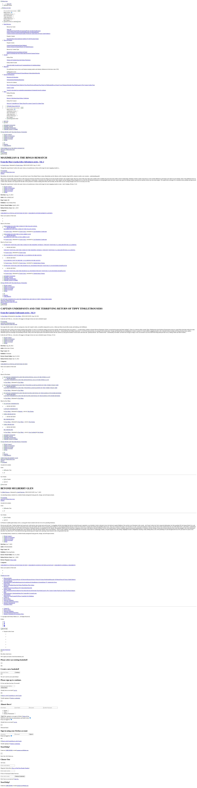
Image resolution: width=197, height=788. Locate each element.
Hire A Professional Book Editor (15, 85)
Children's (47, 33)
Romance (38, 30)
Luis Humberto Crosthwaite (40, 231)
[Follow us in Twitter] (4, 623)
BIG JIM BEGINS (8, 429)
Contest (14, 596)
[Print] (5, 140)
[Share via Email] (8, 138)
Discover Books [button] (8, 578)
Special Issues (16, 73)
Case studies (19, 90)
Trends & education (11, 90)
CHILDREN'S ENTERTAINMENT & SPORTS (40, 213)
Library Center (10, 87)
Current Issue (10, 73)
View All (9, 29)
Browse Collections (11, 98)
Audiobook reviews (9, 14)
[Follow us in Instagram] (4, 624)
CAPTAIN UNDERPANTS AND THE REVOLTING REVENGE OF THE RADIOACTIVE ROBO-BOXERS (32, 395)
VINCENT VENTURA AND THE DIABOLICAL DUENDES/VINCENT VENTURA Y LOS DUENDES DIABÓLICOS (35, 271)
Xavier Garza (5, 165)
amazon (2, 151)
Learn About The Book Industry (67, 590)
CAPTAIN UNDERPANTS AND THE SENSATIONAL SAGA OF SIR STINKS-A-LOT (26, 379)
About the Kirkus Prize (22, 60)
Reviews (6, 144)
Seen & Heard (23, 52)
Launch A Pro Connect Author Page (86, 85)
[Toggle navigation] (1, 8)
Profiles (8, 52)
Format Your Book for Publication (43, 85)
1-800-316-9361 (9, 750)
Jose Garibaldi (32, 432)
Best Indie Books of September (19, 132)
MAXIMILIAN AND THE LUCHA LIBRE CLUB (16, 237)
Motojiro (20, 411)
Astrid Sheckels (21, 492)
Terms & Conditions (9, 600)
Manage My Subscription (21, 588)
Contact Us (6, 608)
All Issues (22, 73)
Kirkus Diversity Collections (11, 593)
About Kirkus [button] (7, 594)
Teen (21, 45)
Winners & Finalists (11, 60)
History (37, 32)
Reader (5, 710)
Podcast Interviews (8, 18)
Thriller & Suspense (21, 30)
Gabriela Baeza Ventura (39, 263)
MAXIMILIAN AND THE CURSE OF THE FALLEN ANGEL (20, 229)
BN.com (15, 302)
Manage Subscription (30, 73)
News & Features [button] (8, 40)
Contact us (6, 597)
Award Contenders (23, 65)
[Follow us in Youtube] (4, 626)
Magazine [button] (6, 66)
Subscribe (37, 73)
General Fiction (10, 45)
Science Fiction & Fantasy (13, 32)
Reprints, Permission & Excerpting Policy (9, 603)
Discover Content (11, 103)
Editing (12, 79)
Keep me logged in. (5, 719)
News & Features (8, 15)
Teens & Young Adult (40, 33)
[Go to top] (4, 629)
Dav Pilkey (5, 316)
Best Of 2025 (27, 38)
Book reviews (7, 12)
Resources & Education (12, 77)
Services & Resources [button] (9, 74)
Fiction (14, 30)
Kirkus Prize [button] (7, 583)
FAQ (17, 596)
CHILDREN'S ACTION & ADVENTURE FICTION (14, 213)
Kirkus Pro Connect (22, 593)
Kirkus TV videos (46, 582)
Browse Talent (19, 103)
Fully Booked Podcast (34, 53)
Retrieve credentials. (15, 698)
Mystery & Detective (31, 30)
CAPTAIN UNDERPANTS (11, 409)
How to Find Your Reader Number (20, 768)
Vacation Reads (35, 38)
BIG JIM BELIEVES (9, 419)
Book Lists (11, 582)
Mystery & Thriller (24, 46)
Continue (17, 672)
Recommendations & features (29, 90)
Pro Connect (7, 20)
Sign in (2, 716)
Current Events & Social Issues (14, 33)
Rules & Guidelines (32, 65)
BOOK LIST (8, 132)
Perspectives (13, 52)
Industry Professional (9, 713)
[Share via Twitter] (8, 137)
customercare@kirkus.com (22, 750)
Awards (18, 52)
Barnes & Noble (9, 302)
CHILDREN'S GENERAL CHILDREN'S (64, 565)
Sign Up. (16, 779)
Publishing (16, 79)
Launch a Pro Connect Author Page (50, 590)
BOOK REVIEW (11, 227)
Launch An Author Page (38, 103)
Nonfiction (22, 32)
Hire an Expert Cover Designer (59, 85)
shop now (3, 149)
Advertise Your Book (72, 85)
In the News (17, 53)
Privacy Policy (7, 599)
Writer (5, 712)
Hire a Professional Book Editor (11, 590)
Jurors (29, 60)
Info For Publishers (29, 596)
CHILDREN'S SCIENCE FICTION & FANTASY (40, 565)
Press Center (21, 596)
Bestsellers (9, 38)
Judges (38, 65)
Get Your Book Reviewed (29, 85)
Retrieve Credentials (19, 776)
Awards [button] (5, 54)
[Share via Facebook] (9, 136)
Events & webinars (41, 90)
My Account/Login (32, 593)
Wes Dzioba (31, 411)
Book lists (14, 38)
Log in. (15, 690)
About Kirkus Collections (22, 98)
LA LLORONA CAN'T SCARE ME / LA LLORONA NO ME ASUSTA (22, 260)
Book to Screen (10, 53)
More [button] (5, 91)
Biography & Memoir (30, 32)
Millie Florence (6, 492)
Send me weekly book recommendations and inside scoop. (15, 718)
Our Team (9, 596)
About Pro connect (27, 103)
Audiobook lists (20, 38)
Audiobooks (10, 30)
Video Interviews (8, 17)
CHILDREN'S (7, 145)
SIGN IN (9, 4)
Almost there (4, 687)
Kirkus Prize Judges (29, 585)
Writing (8, 79)
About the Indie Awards (12, 65)
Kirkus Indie (13, 560)
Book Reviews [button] (7, 24)
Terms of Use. (25, 716)
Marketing (21, 79)
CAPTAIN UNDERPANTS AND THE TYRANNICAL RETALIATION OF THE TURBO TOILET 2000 (30, 387)
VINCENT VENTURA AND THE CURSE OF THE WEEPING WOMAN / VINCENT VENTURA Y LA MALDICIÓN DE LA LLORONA (39, 250)
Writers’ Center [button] (7, 589)
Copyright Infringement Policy (11, 601)
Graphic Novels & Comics (28, 33)
